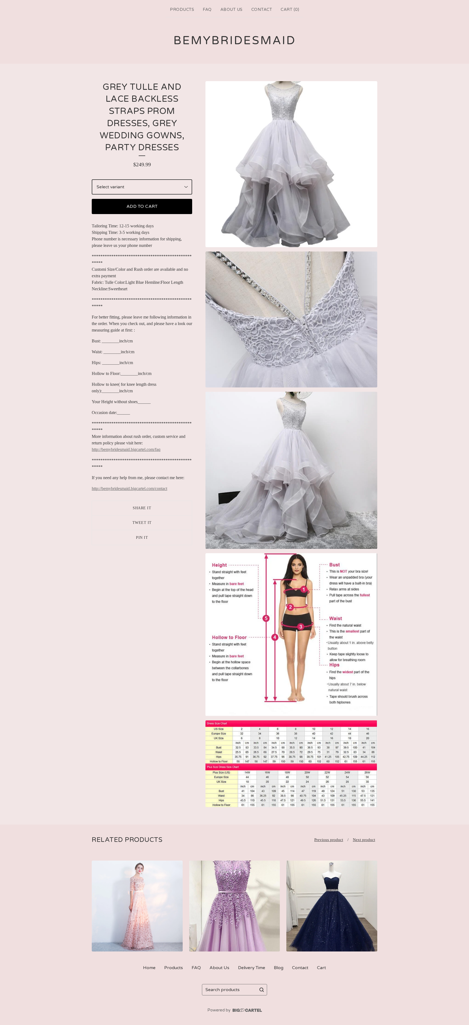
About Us (231, 9)
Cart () (290, 9)
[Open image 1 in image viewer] (291, 164)
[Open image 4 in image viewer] (291, 634)
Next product (364, 840)
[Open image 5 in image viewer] (291, 763)
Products (182, 9)
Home (149, 967)
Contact (261, 9)
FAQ (207, 9)
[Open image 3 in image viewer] (291, 470)
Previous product (328, 840)
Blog (278, 967)
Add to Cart (142, 206)
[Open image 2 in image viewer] (291, 319)
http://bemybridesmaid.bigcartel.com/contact (129, 488)
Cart (321, 967)
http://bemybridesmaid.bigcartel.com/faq (126, 449)
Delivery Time (251, 967)
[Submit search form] (261, 989)
